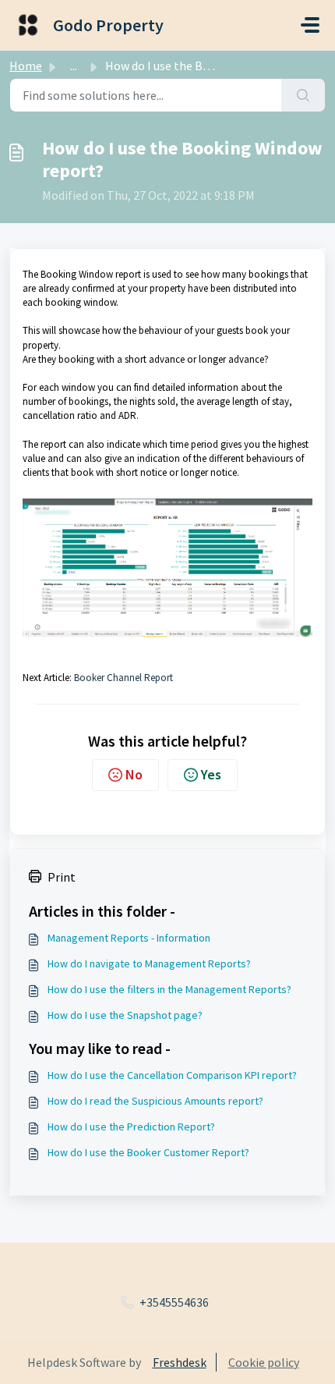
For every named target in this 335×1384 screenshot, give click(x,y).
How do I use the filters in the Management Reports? (169, 989)
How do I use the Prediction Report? (131, 1127)
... (73, 65)
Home (25, 65)
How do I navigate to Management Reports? (149, 963)
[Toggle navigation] (310, 25)
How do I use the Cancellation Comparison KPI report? (172, 1075)
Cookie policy (263, 1362)
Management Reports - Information (129, 938)
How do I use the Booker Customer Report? (148, 1152)
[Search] (303, 95)
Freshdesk (179, 1362)
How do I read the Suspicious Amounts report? (155, 1101)
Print (62, 877)
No (134, 774)
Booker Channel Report (123, 677)
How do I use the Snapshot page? (125, 1015)
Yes (211, 774)
